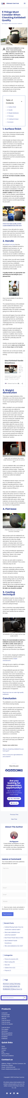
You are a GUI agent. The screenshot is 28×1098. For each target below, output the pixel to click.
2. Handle (10, 110)
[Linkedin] (14, 1093)
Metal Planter (18, 989)
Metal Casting (8, 962)
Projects (7, 970)
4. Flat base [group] (9, 509)
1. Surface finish (11, 107)
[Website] (14, 901)
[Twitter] (10, 1093)
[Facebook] (7, 1093)
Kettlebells (20, 23)
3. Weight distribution (13, 113)
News (6, 964)
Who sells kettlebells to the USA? (14, 946)
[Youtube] (17, 1093)
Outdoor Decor (9, 967)
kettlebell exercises (10, 244)
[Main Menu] (25, 3)
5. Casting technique (13, 119)
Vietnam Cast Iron (12, 3)
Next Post (14, 819)
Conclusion (10, 122)
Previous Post (14, 814)
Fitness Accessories (13, 23)
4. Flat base (10, 116)
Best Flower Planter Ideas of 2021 (14, 937)
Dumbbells (15, 986)
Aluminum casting (9, 984)
